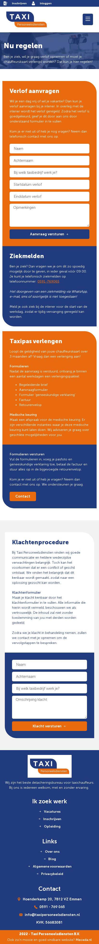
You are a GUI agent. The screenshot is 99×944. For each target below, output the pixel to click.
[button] (88, 19)
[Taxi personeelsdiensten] (27, 19)
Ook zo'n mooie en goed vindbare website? (49, 940)
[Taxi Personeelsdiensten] (49, 766)
